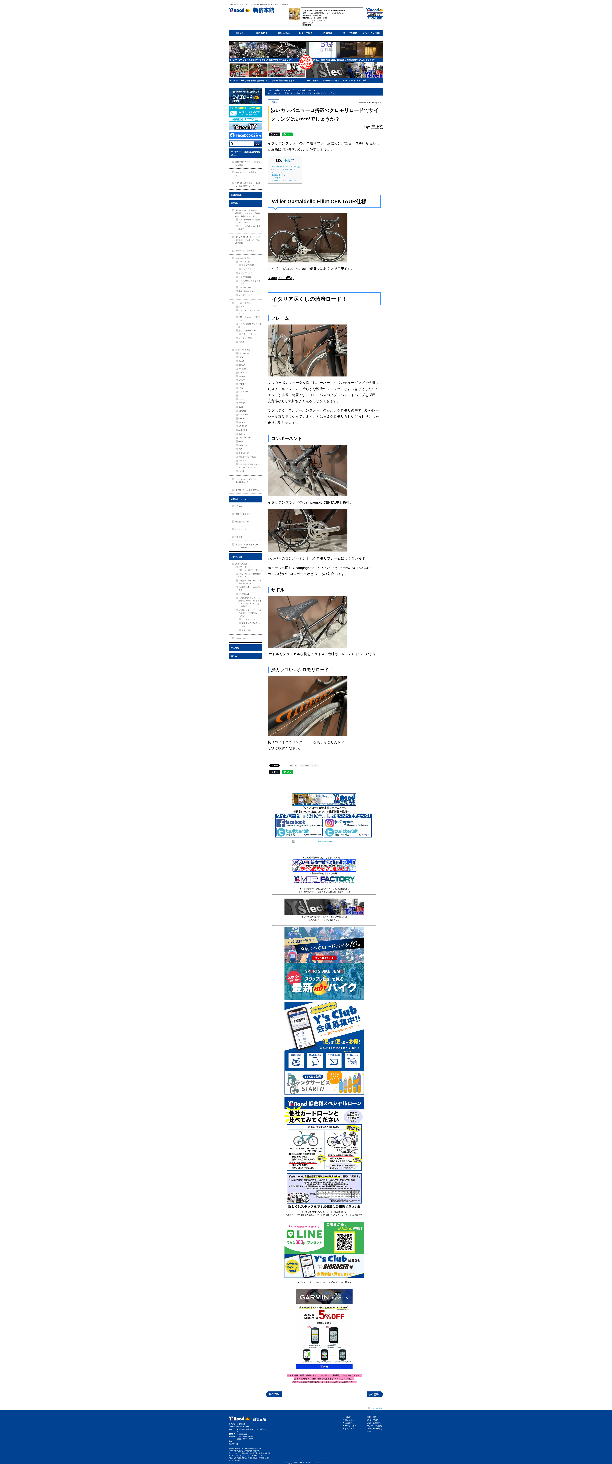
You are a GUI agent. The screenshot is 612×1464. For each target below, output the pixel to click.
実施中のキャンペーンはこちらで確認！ (247, 163)
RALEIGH (242, 445)
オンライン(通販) (372, 33)
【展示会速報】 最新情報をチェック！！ (249, 221)
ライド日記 (246, 630)
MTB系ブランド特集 (247, 457)
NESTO (241, 434)
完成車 (241, 307)
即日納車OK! (236, 195)
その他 (241, 342)
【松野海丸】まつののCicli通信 (249, 588)
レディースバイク (246, 287)
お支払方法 (349, 1428)
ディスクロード (248, 269)
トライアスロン (248, 265)
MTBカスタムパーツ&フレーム (249, 318)
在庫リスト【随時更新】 (245, 251)
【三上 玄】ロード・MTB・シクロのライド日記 (250, 568)
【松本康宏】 (244, 594)
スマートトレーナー (250, 334)
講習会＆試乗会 (242, 521)
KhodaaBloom (244, 438)
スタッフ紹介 (306, 33)
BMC (240, 407)
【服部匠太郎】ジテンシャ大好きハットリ (249, 582)
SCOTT (241, 380)
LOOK (241, 396)
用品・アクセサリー (247, 330)
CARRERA (243, 415)
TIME (240, 388)
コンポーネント (279, 175)
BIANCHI (242, 369)
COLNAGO (243, 373)
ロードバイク (244, 262)
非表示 (288, 160)
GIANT (241, 361)
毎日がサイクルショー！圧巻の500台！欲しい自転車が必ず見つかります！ (261, 60)
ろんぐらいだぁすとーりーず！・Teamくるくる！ (246, 546)
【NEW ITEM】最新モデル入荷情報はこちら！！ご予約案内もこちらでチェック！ (247, 213)
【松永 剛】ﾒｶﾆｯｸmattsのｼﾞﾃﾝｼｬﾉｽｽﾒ (250, 575)
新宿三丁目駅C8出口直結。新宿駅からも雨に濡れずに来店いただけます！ (345, 60)
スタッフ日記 (241, 564)
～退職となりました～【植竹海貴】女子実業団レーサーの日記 (249, 613)
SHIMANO (242, 461)
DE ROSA (242, 426)
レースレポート (248, 619)
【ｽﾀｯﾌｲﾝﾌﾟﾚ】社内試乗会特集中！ (249, 227)
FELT (240, 399)
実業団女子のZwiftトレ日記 (251, 624)
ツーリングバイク (246, 295)
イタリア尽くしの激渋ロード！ (282, 169)
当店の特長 (262, 33)
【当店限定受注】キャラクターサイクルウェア (249, 465)
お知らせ (239, 506)
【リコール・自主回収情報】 (247, 490)
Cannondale (243, 353)
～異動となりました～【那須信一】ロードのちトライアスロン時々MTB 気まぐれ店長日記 (250, 602)
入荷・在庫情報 (374, 1423)
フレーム (277, 172)
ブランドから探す (243, 350)
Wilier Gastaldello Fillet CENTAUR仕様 (285, 167)
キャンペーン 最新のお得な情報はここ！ (245, 153)
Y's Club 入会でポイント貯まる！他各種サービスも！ (247, 184)
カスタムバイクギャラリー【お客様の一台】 (246, 480)
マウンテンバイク (246, 273)
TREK (241, 357)
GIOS (240, 441)
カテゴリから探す (243, 303)
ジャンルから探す (243, 258)
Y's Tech (238, 537)
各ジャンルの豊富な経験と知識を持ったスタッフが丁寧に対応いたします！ (262, 80)
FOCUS (241, 403)
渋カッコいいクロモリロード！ (286, 180)
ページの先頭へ (377, 1408)
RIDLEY (241, 365)
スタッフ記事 (237, 557)
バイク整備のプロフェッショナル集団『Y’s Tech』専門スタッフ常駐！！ (338, 80)
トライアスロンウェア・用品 (249, 325)
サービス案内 (350, 33)
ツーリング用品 (245, 338)
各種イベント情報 (243, 514)
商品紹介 (235, 203)
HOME (239, 33)
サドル (276, 178)
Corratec (242, 411)
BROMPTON (243, 453)
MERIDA (242, 384)
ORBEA (241, 418)
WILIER (241, 422)
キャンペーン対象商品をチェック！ (247, 173)
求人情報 (235, 648)
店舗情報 (328, 33)
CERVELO (243, 392)
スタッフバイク (242, 638)
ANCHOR (242, 430)
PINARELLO (243, 376)
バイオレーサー (242, 529)
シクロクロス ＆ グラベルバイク (249, 282)
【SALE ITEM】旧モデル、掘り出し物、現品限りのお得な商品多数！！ (247, 240)
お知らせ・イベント (239, 499)
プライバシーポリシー (374, 1430)
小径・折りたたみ (246, 291)
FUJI (240, 449)
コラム (234, 656)
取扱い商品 (284, 33)
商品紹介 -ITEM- (282, 90)
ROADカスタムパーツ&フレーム (249, 311)
